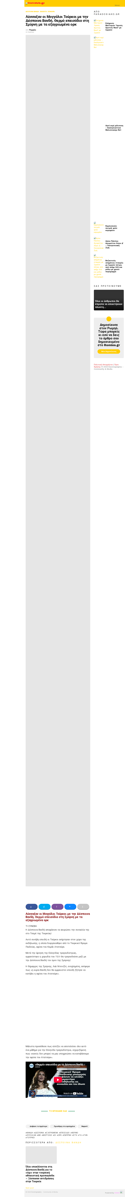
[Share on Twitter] (45, 907)
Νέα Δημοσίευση (108, 351)
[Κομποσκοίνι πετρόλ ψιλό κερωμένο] (99, 228)
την (85, 1135)
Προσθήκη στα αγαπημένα (64, 1126)
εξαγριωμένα (52, 1133)
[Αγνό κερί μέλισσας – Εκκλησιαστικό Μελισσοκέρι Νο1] (99, 127)
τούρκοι (31, 1138)
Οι (55, 1135)
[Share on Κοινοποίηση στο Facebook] (32, 907)
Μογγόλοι (47, 1135)
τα (80, 1135)
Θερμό (75, 1133)
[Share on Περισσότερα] (83, 907)
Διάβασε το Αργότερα (38, 1126)
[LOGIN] (122, 3)
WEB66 (117, 1193)
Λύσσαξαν (31, 1135)
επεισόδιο (65, 1133)
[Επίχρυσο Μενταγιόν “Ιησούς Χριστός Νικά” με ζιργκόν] (99, 26)
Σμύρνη (67, 1135)
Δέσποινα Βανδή (69, 1142)
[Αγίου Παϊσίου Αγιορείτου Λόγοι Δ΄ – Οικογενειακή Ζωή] (99, 244)
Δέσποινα (39, 1133)
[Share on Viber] (57, 907)
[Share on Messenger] (70, 907)
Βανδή (30, 1133)
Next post (30, 1188)
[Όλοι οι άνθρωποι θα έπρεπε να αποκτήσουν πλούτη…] (109, 300)
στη (75, 1135)
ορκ (60, 1135)
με (39, 1135)
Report (85, 1126)
